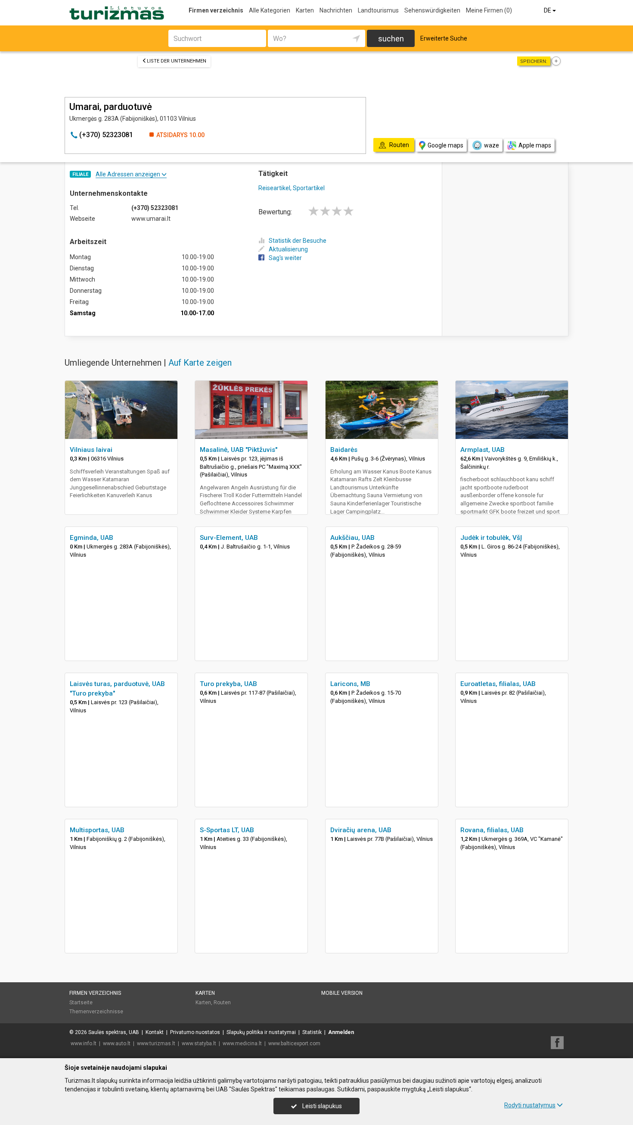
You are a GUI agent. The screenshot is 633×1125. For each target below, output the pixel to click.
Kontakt (155, 1032)
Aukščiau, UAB (352, 538)
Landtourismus (378, 10)
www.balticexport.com (294, 1043)
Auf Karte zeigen (200, 362)
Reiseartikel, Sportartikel (291, 188)
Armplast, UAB (482, 450)
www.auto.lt (116, 1043)
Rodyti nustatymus (529, 1105)
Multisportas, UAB (97, 830)
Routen (222, 1003)
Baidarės (343, 450)
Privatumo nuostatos (195, 1032)
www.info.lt (83, 1043)
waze (491, 145)
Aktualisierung (288, 249)
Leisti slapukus (321, 1106)
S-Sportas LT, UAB (227, 830)
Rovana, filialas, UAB (492, 830)
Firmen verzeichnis (216, 10)
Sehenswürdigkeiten (432, 10)
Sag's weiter (285, 257)
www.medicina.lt (242, 1043)
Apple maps (534, 145)
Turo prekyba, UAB (228, 684)
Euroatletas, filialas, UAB (498, 684)
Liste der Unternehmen (176, 61)
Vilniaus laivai (91, 450)
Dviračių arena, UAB (360, 830)
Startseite (81, 1003)
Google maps (445, 145)
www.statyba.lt (199, 1043)
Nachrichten (336, 10)
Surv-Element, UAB (229, 538)
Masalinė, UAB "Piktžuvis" (238, 450)
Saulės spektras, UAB (113, 1032)
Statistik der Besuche (297, 240)
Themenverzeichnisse (96, 1012)
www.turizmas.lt (156, 1043)
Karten (305, 10)
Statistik (312, 1032)
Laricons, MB (350, 684)
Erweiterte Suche (443, 38)
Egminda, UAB (91, 538)
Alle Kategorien (269, 10)
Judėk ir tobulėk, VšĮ (491, 538)
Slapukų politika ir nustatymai (261, 1032)
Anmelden (341, 1032)
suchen (391, 38)
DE (548, 10)
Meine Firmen (489, 10)
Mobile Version (342, 993)
